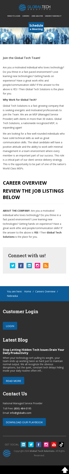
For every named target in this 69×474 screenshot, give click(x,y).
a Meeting (36, 27)
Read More (13, 381)
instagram (37, 265)
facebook (21, 265)
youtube (53, 444)
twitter (12, 265)
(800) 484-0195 (37, 16)
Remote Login (13, 16)
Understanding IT (53, 16)
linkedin (29, 265)
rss (45, 265)
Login (10, 326)
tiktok (61, 444)
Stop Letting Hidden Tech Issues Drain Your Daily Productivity (33, 351)
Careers (25, 16)
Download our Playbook (24, 422)
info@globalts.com (20, 413)
